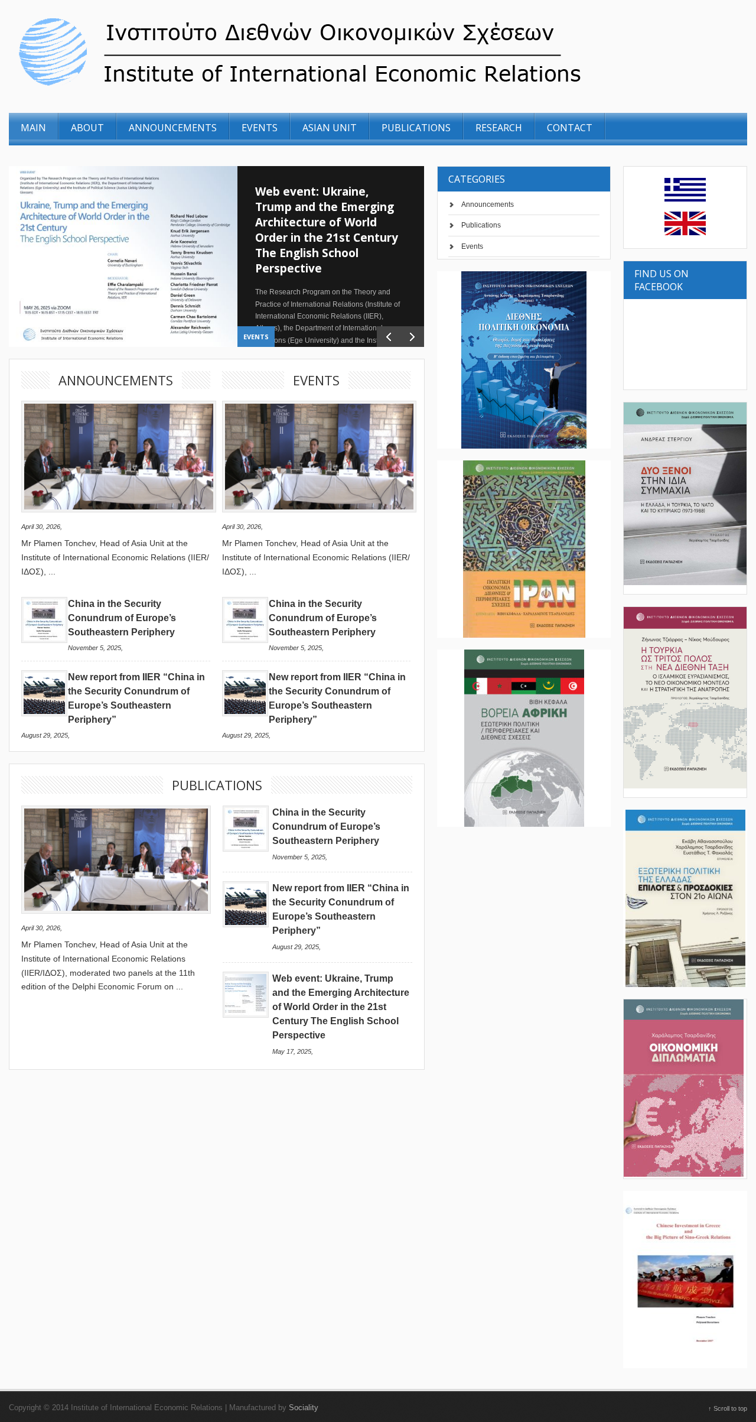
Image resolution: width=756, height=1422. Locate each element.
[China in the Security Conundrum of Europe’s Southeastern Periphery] (44, 640)
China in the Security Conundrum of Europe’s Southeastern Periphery (122, 618)
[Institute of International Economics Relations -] (365, 87)
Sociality (303, 1407)
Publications (481, 225)
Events (256, 336)
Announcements (487, 204)
